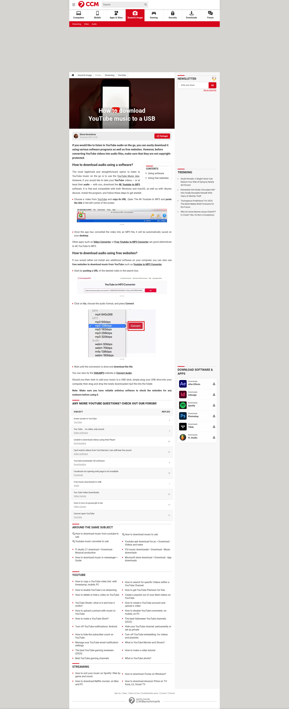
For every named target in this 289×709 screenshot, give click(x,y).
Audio (94, 24)
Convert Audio (124, 373)
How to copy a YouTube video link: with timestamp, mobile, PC (96, 583)
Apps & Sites (116, 17)
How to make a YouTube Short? (92, 618)
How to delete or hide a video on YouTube (97, 594)
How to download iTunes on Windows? (145, 674)
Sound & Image (135, 17)
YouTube (122, 75)
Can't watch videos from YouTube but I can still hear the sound (102, 450)
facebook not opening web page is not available (96, 471)
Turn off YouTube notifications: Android (96, 626)
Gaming (154, 17)
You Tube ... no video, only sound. (89, 429)
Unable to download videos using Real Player (94, 440)
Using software (156, 173)
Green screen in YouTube (85, 418)
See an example (210, 90)
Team (125, 693)
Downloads (191, 17)
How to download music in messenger (95, 557)
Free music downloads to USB (87, 482)
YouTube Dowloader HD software (89, 461)
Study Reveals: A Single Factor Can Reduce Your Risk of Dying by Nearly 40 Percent (197, 182)
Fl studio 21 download (87, 549)
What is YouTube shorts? (138, 658)
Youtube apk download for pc (140, 541)
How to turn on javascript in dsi (88, 503)
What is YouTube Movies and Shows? (145, 642)
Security (173, 17)
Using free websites (158, 178)
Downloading (80, 443)
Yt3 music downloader (137, 549)
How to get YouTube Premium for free (145, 590)
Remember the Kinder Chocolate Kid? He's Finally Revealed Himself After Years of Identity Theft (198, 193)
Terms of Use (134, 693)
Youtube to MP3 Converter (147, 264)
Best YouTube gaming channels (92, 658)
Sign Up (117, 693)
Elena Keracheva (88, 134)
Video (86, 24)
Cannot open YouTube (84, 513)
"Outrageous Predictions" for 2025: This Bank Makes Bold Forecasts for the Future (197, 204)
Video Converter (102, 242)
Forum (210, 17)
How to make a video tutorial (140, 650)
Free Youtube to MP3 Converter (131, 242)
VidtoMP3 (99, 373)
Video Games (80, 496)
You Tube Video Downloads (86, 492)
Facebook (78, 475)
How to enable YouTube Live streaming (96, 590)
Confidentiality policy (149, 693)
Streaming (76, 24)
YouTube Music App (128, 176)
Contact (163, 693)
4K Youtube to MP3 (129, 184)
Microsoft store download (138, 557)
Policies (171, 693)
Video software (81, 433)
